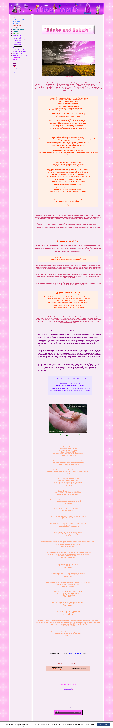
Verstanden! (104, 724)
